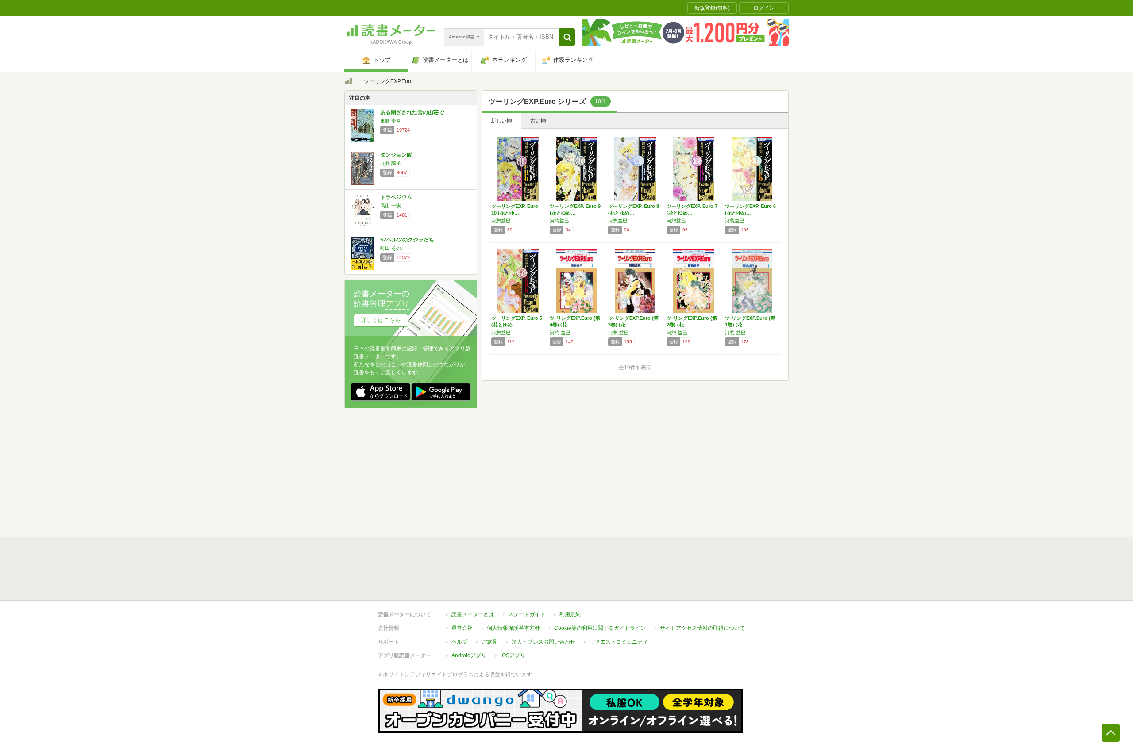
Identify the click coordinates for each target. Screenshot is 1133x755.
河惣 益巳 (560, 332)
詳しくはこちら (381, 320)
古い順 (538, 121)
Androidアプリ (468, 655)
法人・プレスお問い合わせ (543, 641)
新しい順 (501, 121)
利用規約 (570, 614)
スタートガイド (526, 614)
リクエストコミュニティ (619, 641)
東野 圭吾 (390, 120)
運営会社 (462, 628)
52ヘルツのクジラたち (407, 240)
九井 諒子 (390, 163)
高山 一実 (390, 205)
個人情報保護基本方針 (513, 628)
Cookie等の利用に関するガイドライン (600, 628)
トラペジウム (396, 197)
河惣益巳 (501, 220)
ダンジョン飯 (396, 155)
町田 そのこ (393, 248)
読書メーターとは (472, 614)
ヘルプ (459, 641)
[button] (567, 37)
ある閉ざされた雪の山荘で (412, 112)
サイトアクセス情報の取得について (702, 628)
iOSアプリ (513, 655)
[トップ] (348, 82)
